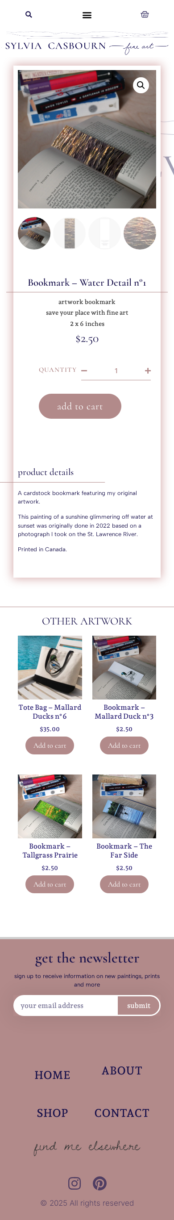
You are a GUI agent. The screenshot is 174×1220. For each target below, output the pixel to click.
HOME (52, 1075)
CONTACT (121, 1113)
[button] (29, 14)
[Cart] (144, 14)
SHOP (52, 1113)
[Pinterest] (99, 1183)
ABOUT (121, 1070)
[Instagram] (74, 1183)
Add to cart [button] (49, 745)
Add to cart (80, 406)
